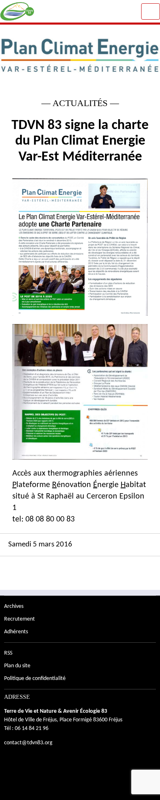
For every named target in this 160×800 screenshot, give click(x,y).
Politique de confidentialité (35, 678)
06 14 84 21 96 (31, 728)
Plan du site (17, 666)
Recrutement (19, 619)
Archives (13, 606)
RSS (8, 653)
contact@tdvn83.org (28, 743)
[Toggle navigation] (150, 11)
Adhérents (16, 632)
